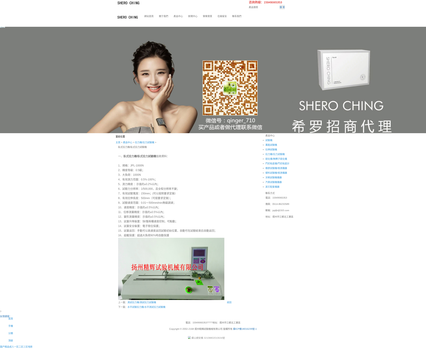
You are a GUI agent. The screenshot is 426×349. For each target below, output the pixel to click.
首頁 (10, 318)
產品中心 (178, 16)
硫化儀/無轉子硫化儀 (276, 158)
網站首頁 (149, 16)
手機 (10, 326)
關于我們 (163, 16)
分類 (10, 333)
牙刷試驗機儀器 (273, 177)
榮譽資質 (207, 16)
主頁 (118, 142)
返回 (229, 302)
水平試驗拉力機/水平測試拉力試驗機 (146, 307)
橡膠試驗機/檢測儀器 (276, 168)
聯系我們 (236, 16)
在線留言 (222, 16)
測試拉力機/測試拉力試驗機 (141, 302)
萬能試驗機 (271, 144)
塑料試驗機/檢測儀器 (276, 172)
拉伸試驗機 (271, 149)
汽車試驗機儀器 (273, 182)
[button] (163, 19)
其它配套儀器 (272, 186)
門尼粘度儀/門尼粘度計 (277, 163)
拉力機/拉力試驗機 (144, 142)
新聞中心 (193, 16)
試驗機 (268, 140)
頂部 (10, 340)
